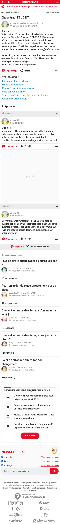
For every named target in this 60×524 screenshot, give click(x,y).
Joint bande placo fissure (14, 98)
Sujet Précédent (11, 12)
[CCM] (44, 503)
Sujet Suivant (50, 12)
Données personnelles (45, 485)
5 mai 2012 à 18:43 (17, 123)
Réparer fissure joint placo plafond (18, 88)
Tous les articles (12, 485)
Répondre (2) (12, 71)
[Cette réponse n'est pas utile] (30, 146)
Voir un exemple (50, 457)
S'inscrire (30, 435)
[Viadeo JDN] (44, 515)
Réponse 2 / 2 (7, 206)
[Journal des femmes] (15, 503)
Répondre (19, 247)
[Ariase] (15, 520)
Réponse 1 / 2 (7, 113)
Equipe (23, 483)
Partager (28, 71)
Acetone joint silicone (12, 84)
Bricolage (7, 465)
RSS (22, 485)
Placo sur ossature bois (13, 91)
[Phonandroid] (44, 521)
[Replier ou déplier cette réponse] (57, 113)
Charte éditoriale (33, 483)
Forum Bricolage (23, 6)
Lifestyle (7, 457)
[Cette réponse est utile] (21, 146)
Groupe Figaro (52, 488)
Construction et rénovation (45, 6)
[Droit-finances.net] (44, 509)
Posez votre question (40, 247)
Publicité (45, 483)
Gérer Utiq (26, 488)
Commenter (11, 146)
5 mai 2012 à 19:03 (30, 26)
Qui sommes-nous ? (11, 483)
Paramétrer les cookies (12, 488)
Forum (10, 6)
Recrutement (30, 485)
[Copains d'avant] (15, 515)
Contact (53, 483)
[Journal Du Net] (15, 509)
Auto (5, 461)
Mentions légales (38, 488)
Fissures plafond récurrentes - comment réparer (25, 95)
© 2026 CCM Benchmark (30, 491)
